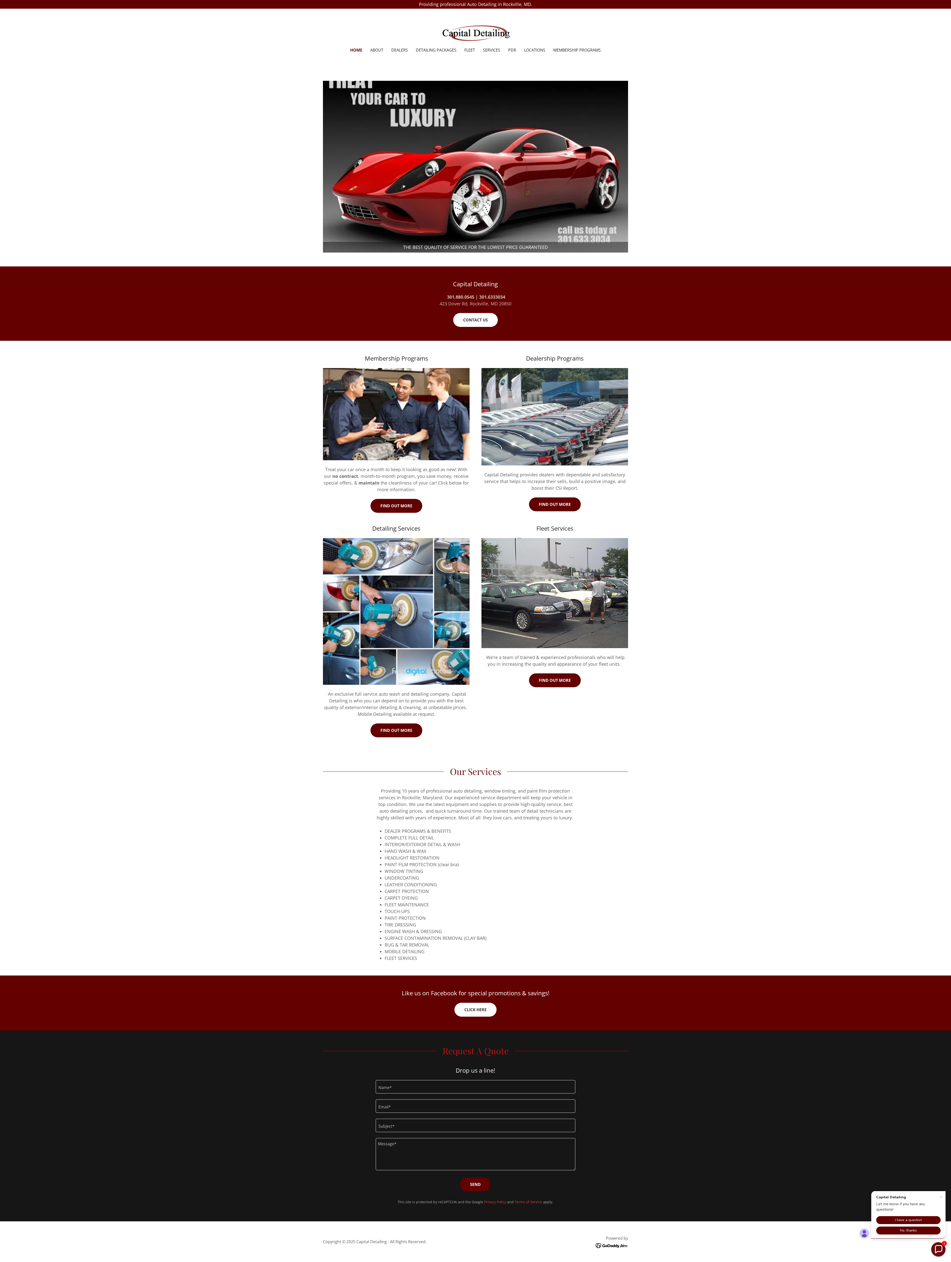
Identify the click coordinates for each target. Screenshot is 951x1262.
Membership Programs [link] (577, 50)
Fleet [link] (469, 50)
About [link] (376, 50)
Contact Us (475, 320)
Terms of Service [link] (528, 1202)
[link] (475, 31)
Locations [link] (534, 50)
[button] (938, 1249)
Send (475, 1184)
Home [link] (356, 50)
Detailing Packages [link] (436, 50)
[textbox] (475, 1086)
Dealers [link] (399, 50)
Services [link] (491, 50)
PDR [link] (512, 50)
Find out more (396, 506)
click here (475, 1009)
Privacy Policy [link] (495, 1202)
